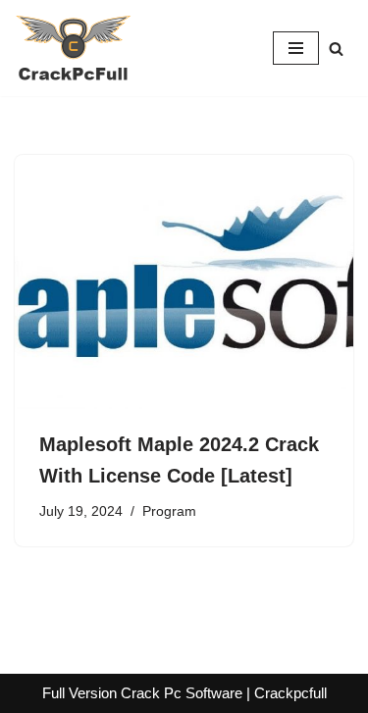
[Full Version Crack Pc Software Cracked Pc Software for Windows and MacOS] (73, 48)
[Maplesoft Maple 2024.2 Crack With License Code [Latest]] (184, 282)
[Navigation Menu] (296, 48)
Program (169, 511)
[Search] (336, 48)
